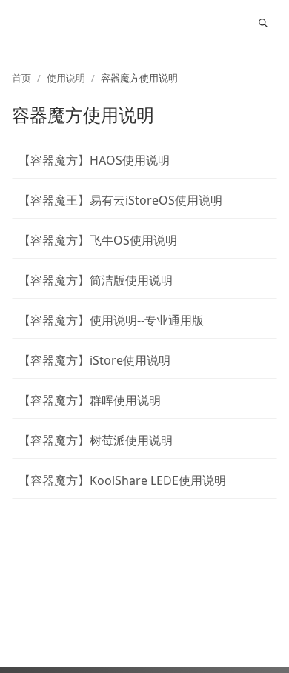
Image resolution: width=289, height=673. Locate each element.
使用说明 (66, 77)
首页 (21, 77)
